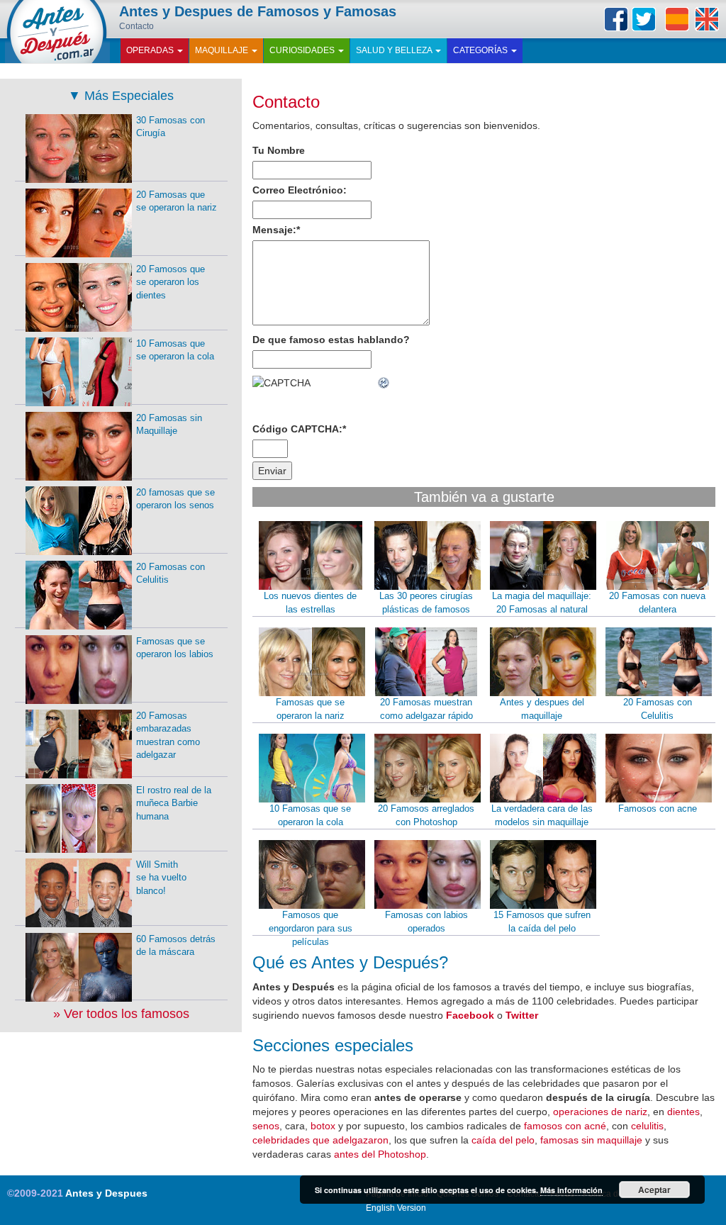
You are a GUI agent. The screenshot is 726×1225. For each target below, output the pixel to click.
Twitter (644, 19)
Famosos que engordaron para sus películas (310, 928)
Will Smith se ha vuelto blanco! (161, 877)
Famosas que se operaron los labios (174, 648)
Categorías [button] (481, 50)
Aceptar (654, 1189)
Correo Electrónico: (299, 190)
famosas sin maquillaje (591, 1140)
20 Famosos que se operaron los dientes (170, 282)
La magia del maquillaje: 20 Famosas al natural (541, 603)
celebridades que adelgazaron (320, 1140)
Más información (571, 1190)
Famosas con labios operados (426, 922)
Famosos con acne (657, 808)
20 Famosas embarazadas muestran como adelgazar (168, 735)
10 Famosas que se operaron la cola (310, 815)
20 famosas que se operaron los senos (175, 499)
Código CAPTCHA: (299, 429)
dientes (683, 1111)
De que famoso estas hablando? (331, 339)
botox (323, 1125)
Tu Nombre (278, 150)
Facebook (616, 19)
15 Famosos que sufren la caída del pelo (542, 922)
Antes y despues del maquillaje (542, 709)
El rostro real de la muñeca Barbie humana (173, 803)
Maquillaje (222, 50)
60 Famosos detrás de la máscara (176, 946)
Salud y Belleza (395, 50)
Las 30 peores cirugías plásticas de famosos (426, 603)
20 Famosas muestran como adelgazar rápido (426, 709)
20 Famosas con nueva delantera (657, 603)
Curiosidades (303, 50)
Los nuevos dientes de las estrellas (310, 603)
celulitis (647, 1125)
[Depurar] (384, 382)
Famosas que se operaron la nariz (310, 709)
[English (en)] (707, 19)
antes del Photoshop (380, 1154)
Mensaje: (276, 229)
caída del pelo (503, 1140)
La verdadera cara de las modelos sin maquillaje (542, 815)
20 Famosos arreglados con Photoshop (426, 815)
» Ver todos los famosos (121, 1014)
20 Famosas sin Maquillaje (169, 425)
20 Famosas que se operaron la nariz (176, 201)
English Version (396, 1208)
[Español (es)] (677, 19)
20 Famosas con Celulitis (657, 709)
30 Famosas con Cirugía (170, 127)
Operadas (151, 50)
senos (265, 1125)
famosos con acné (565, 1125)
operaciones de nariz (600, 1111)
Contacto (286, 101)
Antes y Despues (106, 1193)
